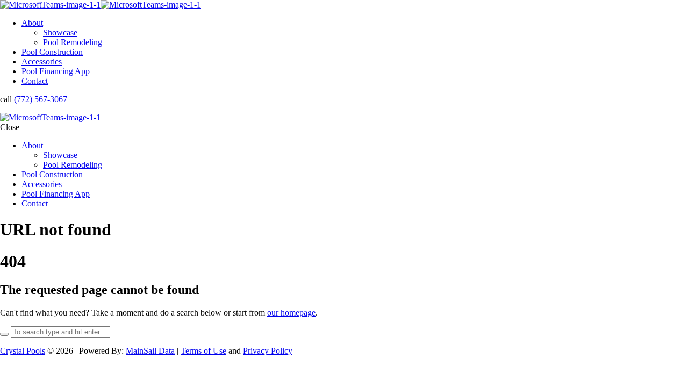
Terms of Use (203, 350)
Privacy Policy (267, 350)
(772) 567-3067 (40, 99)
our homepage (291, 312)
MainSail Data (150, 350)
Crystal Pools (22, 350)
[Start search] (4, 334)
